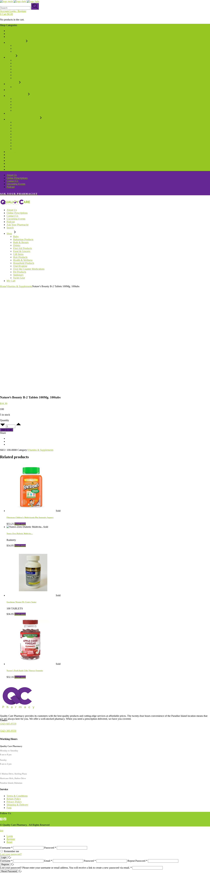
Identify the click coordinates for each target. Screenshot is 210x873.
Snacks (17, 45)
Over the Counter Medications (22, 119)
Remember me (11, 851)
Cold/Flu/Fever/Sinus (24, 122)
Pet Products (13, 160)
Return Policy (14, 798)
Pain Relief (19, 131)
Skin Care (18, 110)
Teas (15, 78)
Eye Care (18, 101)
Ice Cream (18, 48)
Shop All (11, 169)
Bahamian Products (17, 33)
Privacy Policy (14, 801)
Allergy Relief (20, 128)
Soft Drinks (19, 69)
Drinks (10, 57)
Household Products (17, 157)
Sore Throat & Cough (24, 125)
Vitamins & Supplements (19, 151)
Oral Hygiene (14, 113)
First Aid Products (16, 154)
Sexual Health (20, 107)
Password (50, 847)
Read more (20, 523)
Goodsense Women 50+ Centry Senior (21, 602)
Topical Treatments (23, 142)
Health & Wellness (16, 95)
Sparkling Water (21, 72)
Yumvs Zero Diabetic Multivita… (20, 533)
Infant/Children (21, 134)
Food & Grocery (15, 42)
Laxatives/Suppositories (25, 140)
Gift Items (12, 83)
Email (48, 860)
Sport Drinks (19, 75)
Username (6, 847)
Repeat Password (137, 860)
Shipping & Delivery (17, 804)
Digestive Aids (20, 137)
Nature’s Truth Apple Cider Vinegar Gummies (25, 671)
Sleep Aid (18, 148)
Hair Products (14, 89)
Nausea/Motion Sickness (26, 145)
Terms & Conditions (17, 795)
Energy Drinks (20, 63)
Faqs (9, 807)
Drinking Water (21, 60)
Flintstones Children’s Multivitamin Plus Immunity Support (30, 517)
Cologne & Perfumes (24, 86)
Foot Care (18, 104)
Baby (9, 30)
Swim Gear (12, 166)
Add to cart (6, 430)
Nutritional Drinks (22, 66)
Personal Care (20, 98)
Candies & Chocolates (24, 51)
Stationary (12, 163)
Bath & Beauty (14, 36)
